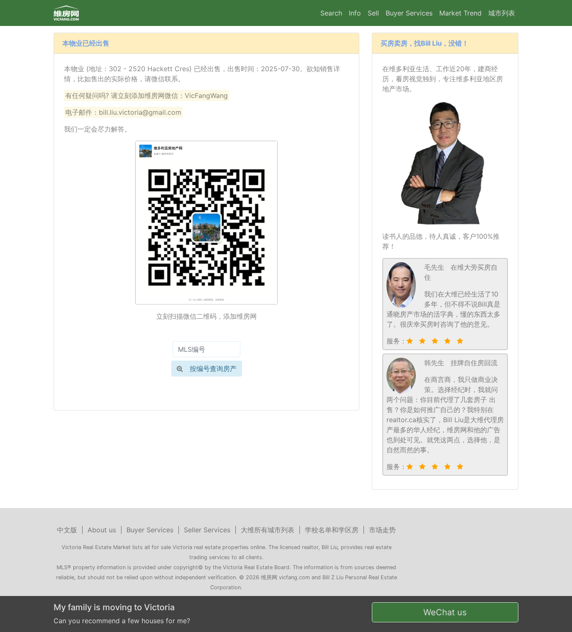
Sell (373, 13)
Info (355, 13)
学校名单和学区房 (331, 530)
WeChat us (444, 612)
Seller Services (207, 530)
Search (331, 13)
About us (102, 530)
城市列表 (501, 13)
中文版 (67, 530)
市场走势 (382, 530)
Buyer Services (409, 13)
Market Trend (460, 13)
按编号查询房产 (213, 368)
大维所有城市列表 (267, 530)
